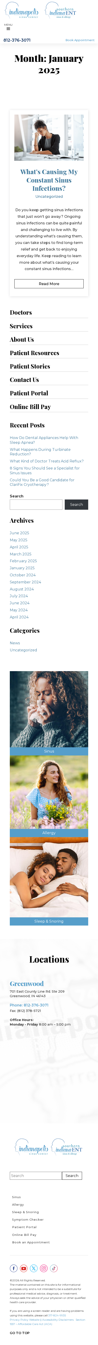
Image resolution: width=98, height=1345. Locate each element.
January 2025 (22, 568)
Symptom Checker (28, 1219)
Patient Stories (30, 366)
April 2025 (19, 547)
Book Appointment (80, 40)
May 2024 (19, 610)
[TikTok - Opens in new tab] (54, 1268)
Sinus (16, 1197)
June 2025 (19, 533)
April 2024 (19, 617)
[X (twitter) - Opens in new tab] (34, 1268)
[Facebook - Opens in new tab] (14, 1268)
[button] (8, 27)
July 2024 (19, 596)
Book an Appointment (31, 1242)
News (15, 643)
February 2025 (23, 561)
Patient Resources (34, 352)
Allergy (18, 1204)
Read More (49, 284)
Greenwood (27, 983)
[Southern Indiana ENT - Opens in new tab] (60, 10)
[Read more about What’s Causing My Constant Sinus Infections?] (49, 138)
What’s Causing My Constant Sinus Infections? (49, 179)
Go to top (20, 1333)
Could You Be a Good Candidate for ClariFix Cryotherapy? (42, 482)
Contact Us (24, 379)
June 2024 (19, 603)
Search (16, 496)
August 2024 (22, 589)
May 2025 (18, 540)
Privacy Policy (19, 1319)
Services (21, 326)
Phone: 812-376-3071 (29, 1005)
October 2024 (23, 575)
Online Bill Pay (30, 406)
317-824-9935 (57, 1315)
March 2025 (20, 554)
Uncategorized (49, 196)
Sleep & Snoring (25, 1212)
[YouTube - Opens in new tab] (24, 1268)
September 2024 (25, 582)
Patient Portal (29, 393)
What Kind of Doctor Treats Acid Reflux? (47, 461)
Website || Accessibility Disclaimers (51, 1319)
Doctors (21, 312)
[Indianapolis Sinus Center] (22, 10)
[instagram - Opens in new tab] (44, 1268)
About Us (22, 339)
